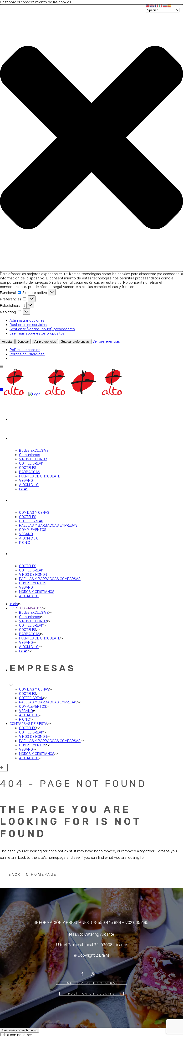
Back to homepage (33, 874)
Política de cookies (25, 350)
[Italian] (161, 6)
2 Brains (103, 955)
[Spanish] (169, 6)
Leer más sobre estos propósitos (37, 333)
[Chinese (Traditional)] (148, 6)
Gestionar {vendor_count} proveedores (42, 329)
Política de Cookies (91, 993)
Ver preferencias (45, 341)
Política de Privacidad (92, 983)
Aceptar (7, 341)
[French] (156, 6)
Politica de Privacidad (27, 354)
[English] (152, 6)
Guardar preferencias (75, 341)
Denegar (23, 341)
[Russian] (165, 6)
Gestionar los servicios (28, 325)
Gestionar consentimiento (19, 1030)
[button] (91, 138)
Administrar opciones (27, 320)
